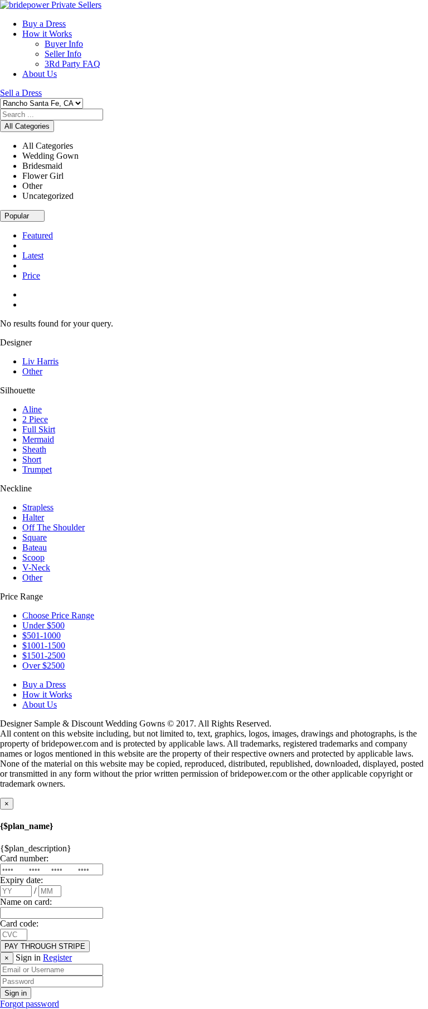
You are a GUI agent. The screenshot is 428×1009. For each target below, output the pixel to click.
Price (31, 275)
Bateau (34, 547)
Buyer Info (64, 43)
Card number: (24, 858)
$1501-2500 (43, 655)
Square (34, 537)
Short (31, 459)
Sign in (15, 993)
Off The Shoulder (53, 527)
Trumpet (37, 469)
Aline (32, 409)
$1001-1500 (43, 645)
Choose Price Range (58, 615)
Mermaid (38, 439)
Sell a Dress (21, 93)
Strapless (38, 507)
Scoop (33, 557)
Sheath (34, 449)
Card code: (19, 923)
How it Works (47, 33)
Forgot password (29, 1003)
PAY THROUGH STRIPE (44, 946)
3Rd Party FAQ (72, 64)
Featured (37, 235)
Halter (33, 517)
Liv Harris (40, 361)
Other (32, 371)
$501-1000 (41, 635)
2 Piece (35, 419)
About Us (39, 74)
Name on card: (26, 901)
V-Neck (36, 567)
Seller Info (63, 54)
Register (57, 957)
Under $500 (43, 625)
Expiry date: (21, 880)
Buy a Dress (44, 23)
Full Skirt (38, 429)
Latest (32, 255)
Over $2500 (43, 665)
